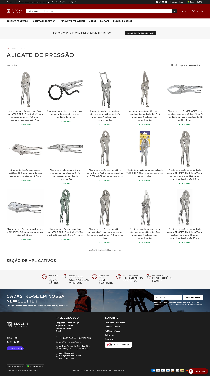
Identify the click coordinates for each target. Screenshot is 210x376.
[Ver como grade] (171, 65)
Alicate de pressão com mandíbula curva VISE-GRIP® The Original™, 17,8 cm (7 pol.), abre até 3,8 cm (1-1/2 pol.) (65, 232)
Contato (109, 339)
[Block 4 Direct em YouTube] (163, 2)
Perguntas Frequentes (115, 322)
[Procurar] (174, 11)
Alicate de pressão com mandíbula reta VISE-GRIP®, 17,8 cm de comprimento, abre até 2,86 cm (25, 232)
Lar (8, 48)
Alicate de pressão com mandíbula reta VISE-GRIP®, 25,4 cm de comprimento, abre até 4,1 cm (144, 173)
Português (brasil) (177, 2)
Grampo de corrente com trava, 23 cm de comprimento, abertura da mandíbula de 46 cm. (65, 114)
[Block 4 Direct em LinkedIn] (166, 2)
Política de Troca (112, 331)
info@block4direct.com (70, 341)
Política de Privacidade (98, 370)
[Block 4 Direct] (14, 11)
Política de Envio (112, 326)
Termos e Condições (80, 370)
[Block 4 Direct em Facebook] (157, 2)
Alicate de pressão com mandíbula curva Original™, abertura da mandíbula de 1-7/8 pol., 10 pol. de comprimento (105, 173)
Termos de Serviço (116, 370)
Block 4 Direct (32, 370)
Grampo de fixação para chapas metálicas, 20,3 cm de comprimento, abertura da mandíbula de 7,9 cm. (25, 173)
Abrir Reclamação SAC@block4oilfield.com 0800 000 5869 (70, 356)
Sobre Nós (109, 335)
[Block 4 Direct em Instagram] (160, 2)
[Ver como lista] (175, 65)
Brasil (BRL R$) (196, 2)
